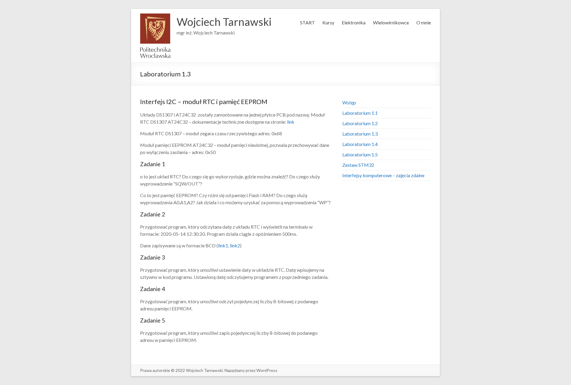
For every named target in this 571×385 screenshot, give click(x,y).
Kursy (328, 22)
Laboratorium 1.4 (360, 144)
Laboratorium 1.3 (360, 133)
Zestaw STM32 (358, 165)
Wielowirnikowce (391, 22)
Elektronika (353, 22)
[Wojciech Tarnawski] (155, 16)
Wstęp (349, 102)
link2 (235, 245)
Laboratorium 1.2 (360, 123)
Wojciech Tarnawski (224, 21)
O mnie (423, 22)
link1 (223, 245)
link (290, 122)
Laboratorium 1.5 (360, 154)
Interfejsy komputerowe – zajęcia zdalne (383, 175)
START (307, 22)
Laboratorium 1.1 (360, 113)
